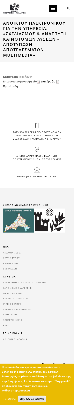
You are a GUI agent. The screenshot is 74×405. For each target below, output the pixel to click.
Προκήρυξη (10, 86)
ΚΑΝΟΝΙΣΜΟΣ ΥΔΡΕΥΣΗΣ (17, 287)
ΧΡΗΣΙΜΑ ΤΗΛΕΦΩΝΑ (15, 339)
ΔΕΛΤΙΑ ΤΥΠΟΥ (11, 258)
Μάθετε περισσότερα (16, 390)
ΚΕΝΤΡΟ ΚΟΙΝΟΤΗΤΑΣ (16, 298)
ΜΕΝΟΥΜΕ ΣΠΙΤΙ (12, 293)
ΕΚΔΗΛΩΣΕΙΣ (10, 268)
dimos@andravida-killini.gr (37, 176)
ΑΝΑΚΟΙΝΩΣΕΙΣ (12, 252)
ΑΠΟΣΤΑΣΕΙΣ (10, 314)
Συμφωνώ (9, 399)
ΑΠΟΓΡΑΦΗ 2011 (12, 319)
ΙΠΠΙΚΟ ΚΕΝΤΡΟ (12, 303)
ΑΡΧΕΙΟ (7, 325)
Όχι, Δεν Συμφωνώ (32, 398)
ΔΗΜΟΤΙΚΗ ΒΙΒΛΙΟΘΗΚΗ (17, 309)
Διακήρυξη (47, 81)
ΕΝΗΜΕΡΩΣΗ (10, 263)
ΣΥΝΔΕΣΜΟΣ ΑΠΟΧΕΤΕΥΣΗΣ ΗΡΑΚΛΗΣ (24, 282)
